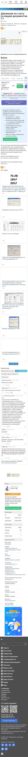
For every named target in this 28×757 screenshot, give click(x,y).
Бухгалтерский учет (10, 600)
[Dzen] (13, 745)
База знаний (7, 651)
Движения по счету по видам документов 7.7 (14, 16)
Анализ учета (8, 548)
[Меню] (2, 2)
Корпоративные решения (11, 662)
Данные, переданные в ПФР (11, 328)
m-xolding (6, 437)
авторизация (13, 463)
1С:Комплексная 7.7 (10, 573)
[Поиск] (5, 2)
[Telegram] (2, 745)
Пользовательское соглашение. (10, 731)
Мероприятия (8, 673)
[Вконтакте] (6, 745)
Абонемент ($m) (9, 605)
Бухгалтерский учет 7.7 (11, 564)
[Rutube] (6, 749)
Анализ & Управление (10, 656)
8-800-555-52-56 (7, 715)
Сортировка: (9, 374)
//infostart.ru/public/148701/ (10, 158)
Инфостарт (4, 163)
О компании (5, 688)
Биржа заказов (8, 679)
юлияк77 (6, 388)
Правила (3, 694)
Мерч (5, 685)
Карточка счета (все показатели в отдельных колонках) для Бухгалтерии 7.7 (13, 306)
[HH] (9, 745)
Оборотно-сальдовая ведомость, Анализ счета (13, 550)
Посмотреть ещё (13, 363)
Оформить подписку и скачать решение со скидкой (14, 102)
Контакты (4, 699)
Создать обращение (9, 720)
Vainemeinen (8, 396)
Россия (7, 587)
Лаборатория (7, 653)
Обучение (6, 665)
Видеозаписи (7, 676)
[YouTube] (2, 749)
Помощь (3, 696)
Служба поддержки (9, 703)
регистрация (5, 463)
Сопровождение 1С (9, 659)
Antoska (6, 380)
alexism (6, 446)
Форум (5, 682)
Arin (5, 429)
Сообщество (5, 690)
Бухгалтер (7, 555)
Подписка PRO (5, 692)
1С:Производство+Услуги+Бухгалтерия (15, 574)
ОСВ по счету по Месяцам (10, 233)
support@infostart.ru (8, 717)
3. (2, 396)
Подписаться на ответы (8, 371)
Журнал (6, 648)
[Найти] (25, 644)
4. (2, 429)
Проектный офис (9, 671)
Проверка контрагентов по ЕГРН (12, 210)
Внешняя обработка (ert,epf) (12, 560)
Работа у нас (5, 698)
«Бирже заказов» (10, 115)
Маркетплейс (8, 668)
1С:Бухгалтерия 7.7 (10, 571)
